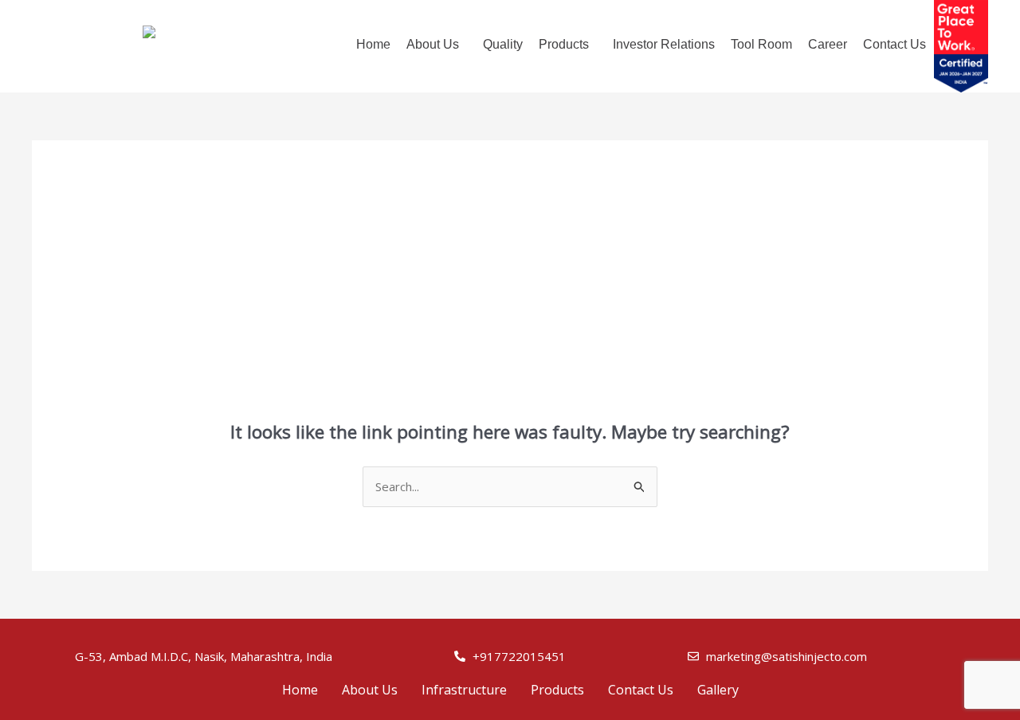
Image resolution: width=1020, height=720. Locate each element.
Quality (503, 44)
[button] (436, 44)
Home (373, 44)
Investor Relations (664, 44)
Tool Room (761, 44)
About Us (370, 689)
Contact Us (894, 44)
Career (827, 44)
